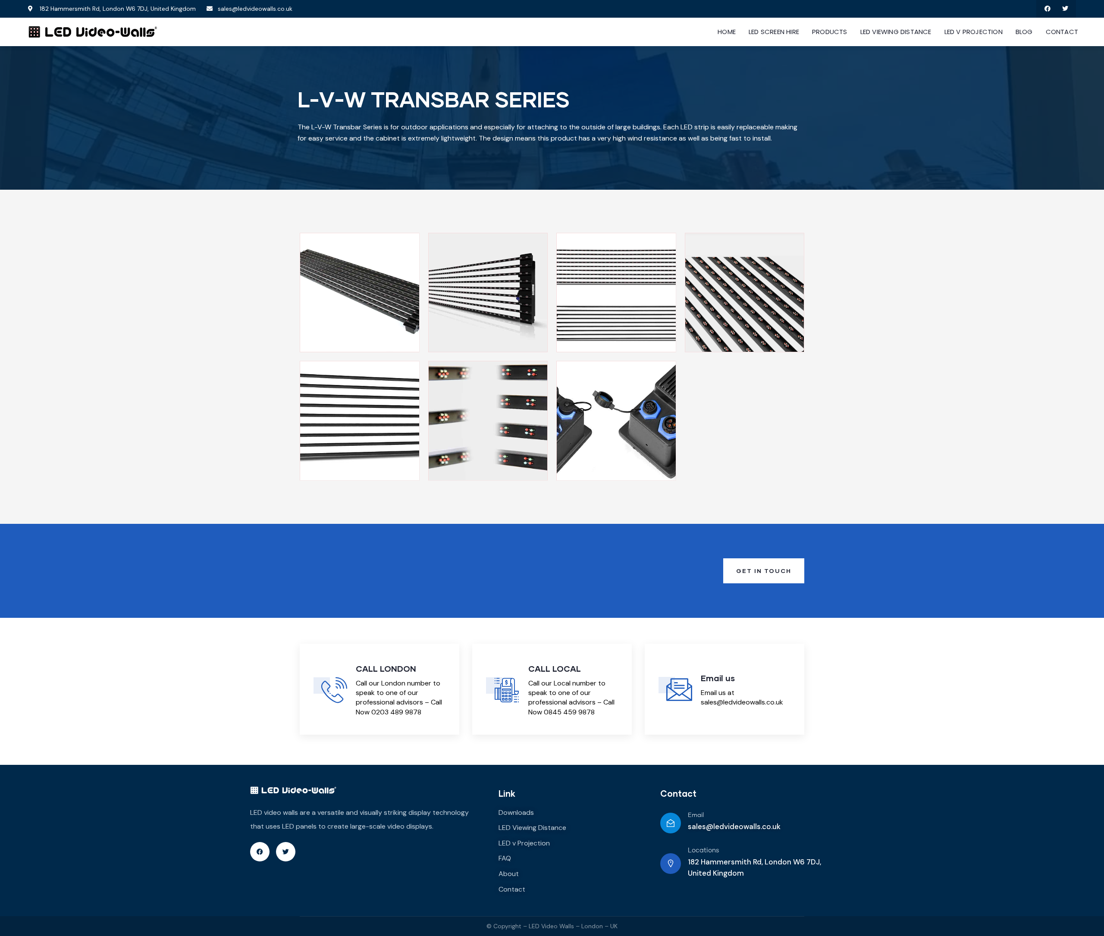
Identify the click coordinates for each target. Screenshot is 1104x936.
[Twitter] (1065, 9)
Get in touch (763, 570)
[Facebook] (1047, 9)
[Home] (92, 32)
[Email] (670, 823)
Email (696, 815)
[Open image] (359, 292)
